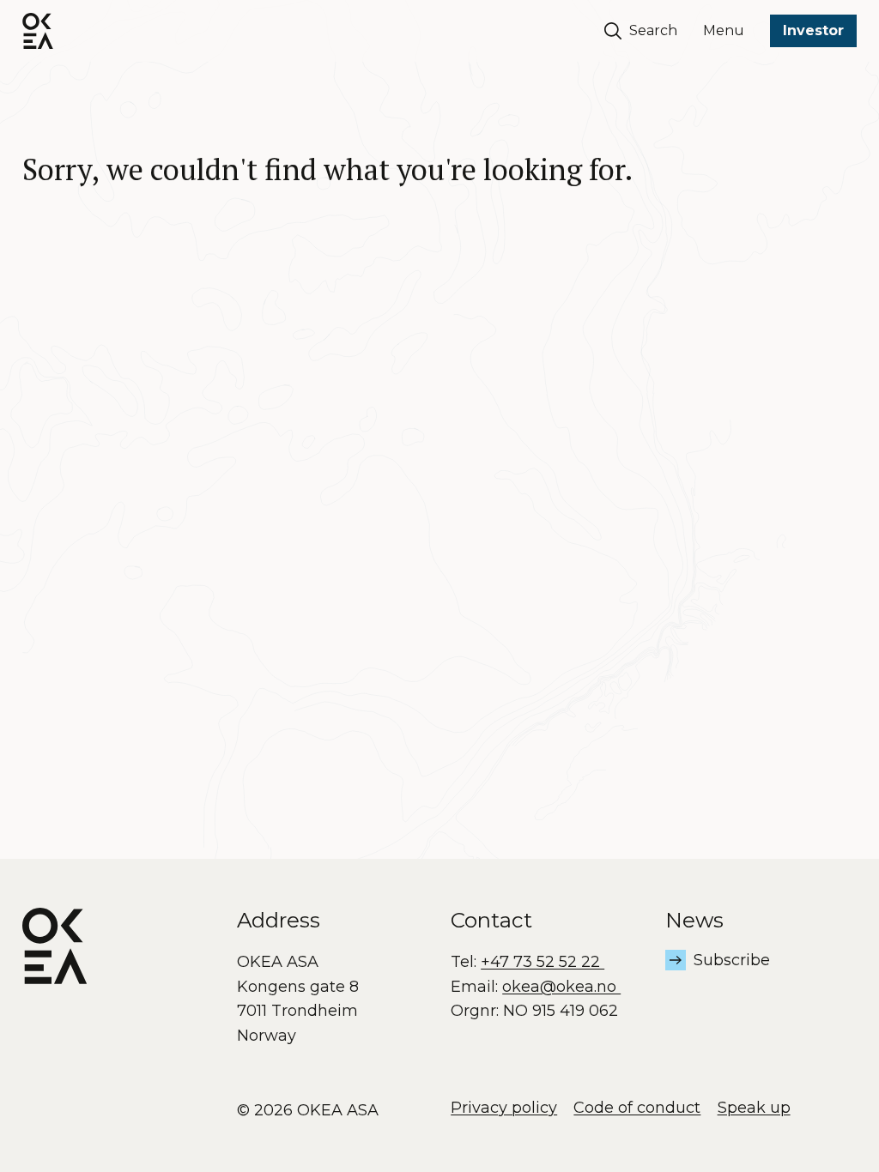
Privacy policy (504, 1107)
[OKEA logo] (37, 31)
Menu (723, 30)
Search (653, 30)
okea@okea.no (561, 986)
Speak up (754, 1107)
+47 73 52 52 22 (542, 961)
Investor (813, 30)
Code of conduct (636, 1107)
